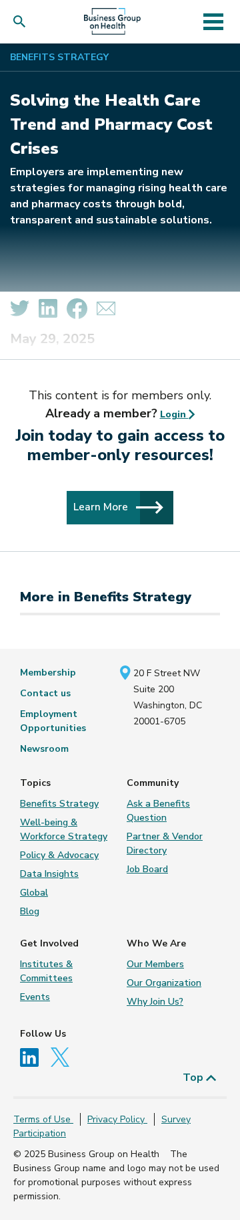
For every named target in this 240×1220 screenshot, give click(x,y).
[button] (22, 22)
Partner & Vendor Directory (165, 843)
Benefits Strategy (59, 57)
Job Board (147, 869)
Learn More (102, 507)
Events (35, 997)
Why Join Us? (155, 1001)
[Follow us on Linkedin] (34, 1056)
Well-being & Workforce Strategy (63, 829)
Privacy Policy (117, 1119)
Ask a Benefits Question (158, 810)
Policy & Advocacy (59, 855)
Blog (29, 911)
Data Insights (49, 874)
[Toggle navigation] (213, 21)
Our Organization (164, 983)
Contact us (45, 693)
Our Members (155, 964)
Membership (48, 672)
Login (174, 414)
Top (194, 1077)
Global (34, 892)
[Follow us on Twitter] (63, 1056)
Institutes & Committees (46, 971)
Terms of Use (43, 1119)
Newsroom (44, 748)
